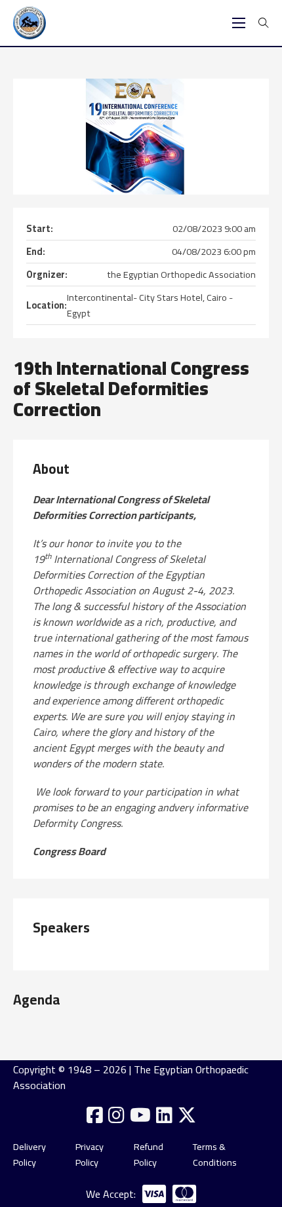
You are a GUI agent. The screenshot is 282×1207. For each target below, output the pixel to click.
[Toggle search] (263, 23)
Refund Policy (148, 1154)
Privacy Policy (89, 1154)
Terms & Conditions (215, 1154)
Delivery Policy (29, 1154)
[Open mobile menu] (238, 23)
